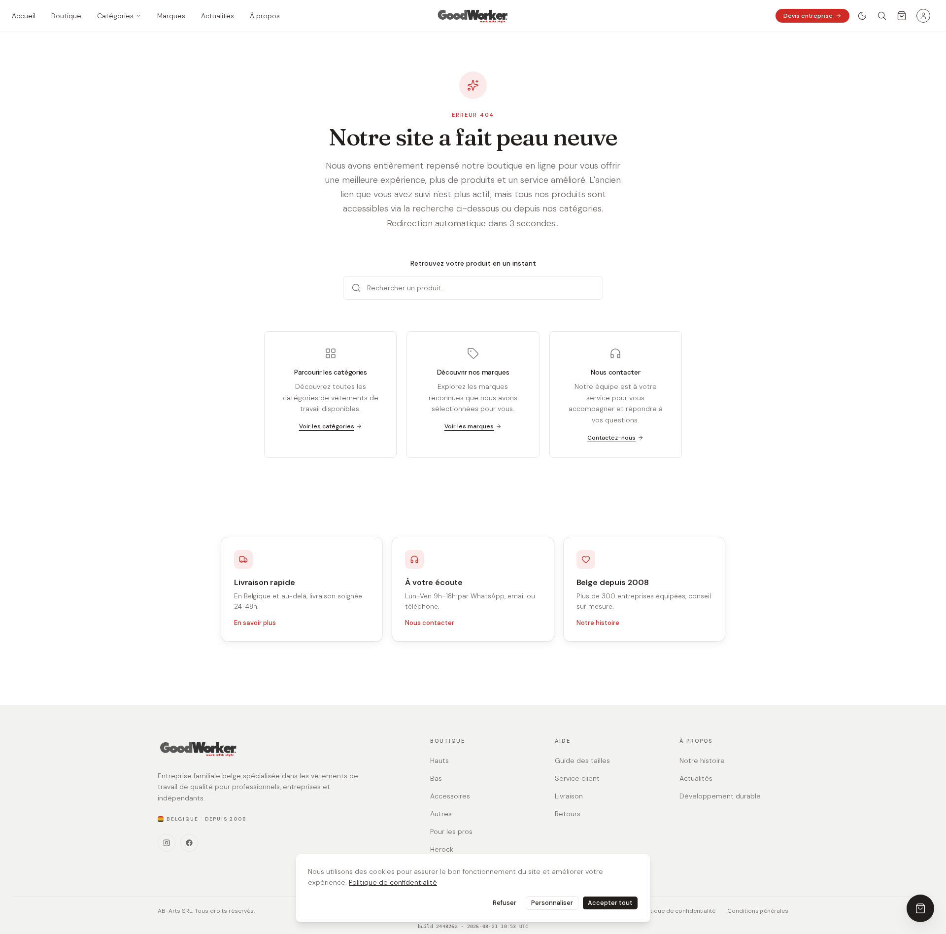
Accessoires (450, 796)
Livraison (569, 796)
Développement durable (720, 796)
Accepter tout (610, 903)
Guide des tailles (582, 760)
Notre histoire (597, 623)
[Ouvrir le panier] (902, 16)
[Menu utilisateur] (923, 16)
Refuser (504, 903)
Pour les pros (451, 831)
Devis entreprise (808, 16)
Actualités (695, 778)
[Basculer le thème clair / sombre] (862, 16)
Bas (436, 778)
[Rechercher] (882, 16)
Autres (441, 813)
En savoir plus (255, 623)
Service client (577, 778)
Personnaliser (552, 903)
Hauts (439, 760)
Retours (567, 813)
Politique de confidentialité (393, 882)
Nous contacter (429, 623)
